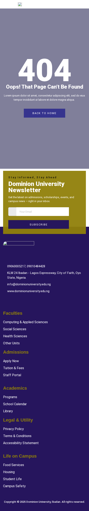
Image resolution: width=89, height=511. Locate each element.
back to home (44, 113)
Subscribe (39, 224)
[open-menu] (85, 4)
